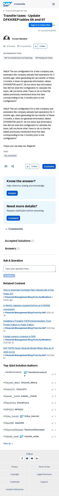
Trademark (15, 482)
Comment (49, 166)
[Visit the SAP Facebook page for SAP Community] (22, 458)
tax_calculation (10, 156)
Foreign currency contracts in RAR (19, 336)
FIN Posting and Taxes (44, 58)
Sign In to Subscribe (40, 25)
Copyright (14, 474)
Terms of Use (44, 467)
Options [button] (54, 25)
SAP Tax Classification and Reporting (18, 58)
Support (44, 482)
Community (19, 4)
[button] (36, 46)
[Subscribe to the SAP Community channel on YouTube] (32, 458)
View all (7, 443)
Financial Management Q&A (16, 11)
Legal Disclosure (44, 474)
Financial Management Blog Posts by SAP (25, 312)
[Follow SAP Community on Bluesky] (27, 458)
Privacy (15, 467)
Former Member (19, 39)
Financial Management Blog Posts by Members (28, 297)
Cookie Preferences (15, 489)
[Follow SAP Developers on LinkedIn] (37, 458)
